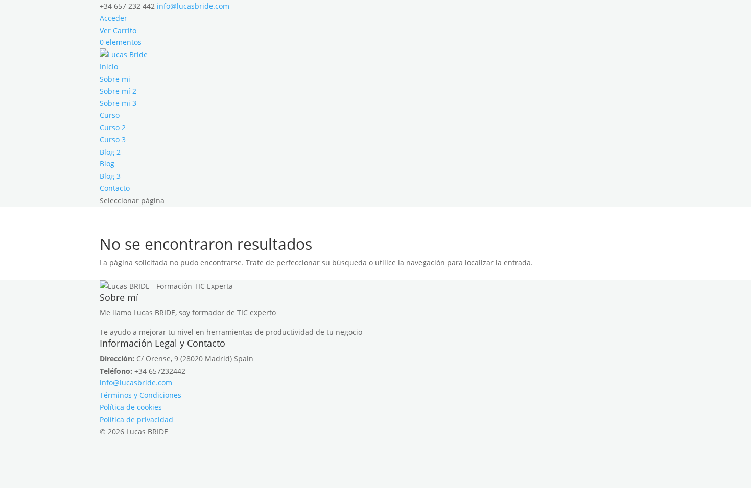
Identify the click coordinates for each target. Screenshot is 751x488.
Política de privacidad (136, 419)
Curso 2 (113, 127)
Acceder (113, 18)
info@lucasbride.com (136, 382)
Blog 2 (110, 152)
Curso (110, 115)
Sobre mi (115, 79)
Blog (107, 163)
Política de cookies (131, 407)
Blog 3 (110, 176)
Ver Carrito (118, 30)
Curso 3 (113, 139)
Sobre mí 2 (118, 91)
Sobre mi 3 (118, 103)
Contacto (115, 188)
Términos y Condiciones (140, 395)
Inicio (109, 66)
